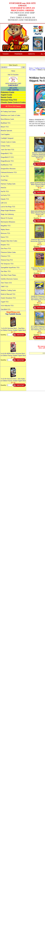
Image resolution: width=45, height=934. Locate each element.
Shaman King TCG (7, 260)
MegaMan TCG (5, 226)
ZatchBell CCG (5, 309)
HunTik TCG (5, 191)
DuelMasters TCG (6, 165)
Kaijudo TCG (5, 199)
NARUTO (31, 54)
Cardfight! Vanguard (7, 138)
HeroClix (3, 187)
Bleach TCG (5, 127)
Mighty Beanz (5, 229)
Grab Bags (4, 180)
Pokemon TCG (5, 256)
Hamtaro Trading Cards (8, 184)
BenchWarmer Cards (7, 119)
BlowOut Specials (6, 130)
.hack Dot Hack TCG (7, 149)
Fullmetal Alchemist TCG (9, 172)
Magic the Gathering (7, 214)
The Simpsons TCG (7, 264)
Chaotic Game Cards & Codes (13, 102)
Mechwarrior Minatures (8, 222)
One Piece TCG (6, 248)
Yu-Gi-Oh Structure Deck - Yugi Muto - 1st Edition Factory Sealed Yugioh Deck (13, 329)
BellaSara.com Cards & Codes (10, 115)
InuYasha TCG (5, 195)
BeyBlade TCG (5, 123)
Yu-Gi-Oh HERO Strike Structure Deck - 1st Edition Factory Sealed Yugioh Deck (13, 354)
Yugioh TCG (5, 302)
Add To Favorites (13, 74)
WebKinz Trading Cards (8, 290)
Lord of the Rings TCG (8, 206)
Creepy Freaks (5, 146)
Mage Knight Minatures (8, 210)
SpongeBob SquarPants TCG (10, 267)
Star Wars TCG (6, 271)
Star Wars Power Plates (8, 275)
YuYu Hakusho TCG (7, 305)
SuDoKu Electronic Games (9, 279)
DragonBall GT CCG (7, 157)
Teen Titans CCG (6, 283)
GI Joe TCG (5, 176)
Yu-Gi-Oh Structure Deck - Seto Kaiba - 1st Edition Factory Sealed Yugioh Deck (13, 380)
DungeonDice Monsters (8, 168)
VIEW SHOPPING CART (13, 83)
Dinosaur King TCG (9, 100)
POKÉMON (18, 54)
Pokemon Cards (7, 92)
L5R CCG (4, 203)
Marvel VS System (7, 218)
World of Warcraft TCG (8, 294)
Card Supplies (5, 134)
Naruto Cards (6, 97)
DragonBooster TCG (7, 161)
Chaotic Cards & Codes (8, 142)
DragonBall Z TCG (6, 153)
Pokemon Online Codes (8, 252)
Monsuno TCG (5, 233)
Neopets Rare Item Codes (9, 241)
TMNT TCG (4, 286)
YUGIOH (6, 54)
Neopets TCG (5, 245)
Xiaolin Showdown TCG (8, 298)
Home (13, 71)
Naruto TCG (4, 237)
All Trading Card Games (8, 111)
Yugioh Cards (6, 95)
